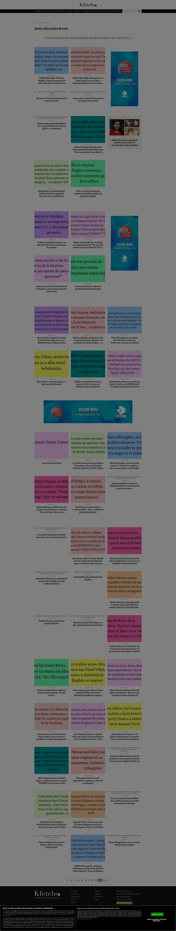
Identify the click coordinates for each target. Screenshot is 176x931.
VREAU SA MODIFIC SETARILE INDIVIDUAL (156, 919)
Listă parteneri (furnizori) (84, 919)
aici (15, 924)
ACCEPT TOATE (157, 914)
